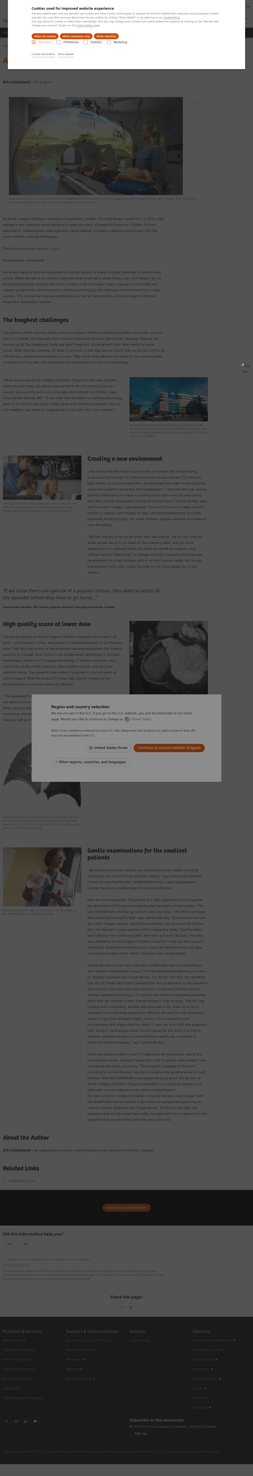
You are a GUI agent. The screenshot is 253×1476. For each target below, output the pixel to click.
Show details (66, 54)
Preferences (71, 42)
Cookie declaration (43, 54)
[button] (246, 368)
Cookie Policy (172, 17)
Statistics (96, 42)
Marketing (120, 42)
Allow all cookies (45, 36)
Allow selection (106, 36)
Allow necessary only (76, 36)
